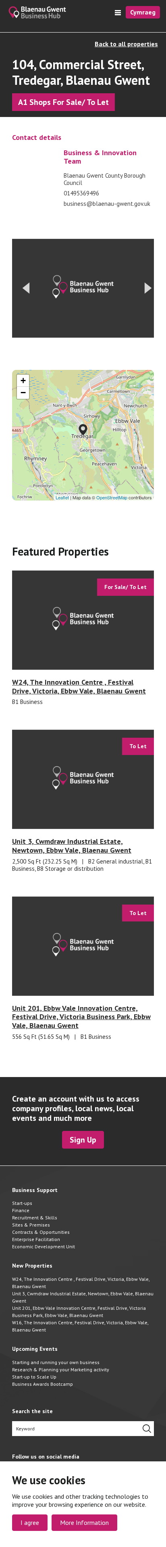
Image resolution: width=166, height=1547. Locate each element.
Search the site (32, 1411)
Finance (20, 1210)
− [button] (23, 393)
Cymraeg (143, 12)
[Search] (147, 1428)
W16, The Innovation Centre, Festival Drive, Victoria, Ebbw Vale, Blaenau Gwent (80, 1326)
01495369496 (81, 193)
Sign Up (83, 1140)
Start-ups (22, 1203)
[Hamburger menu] (118, 12)
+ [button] (23, 380)
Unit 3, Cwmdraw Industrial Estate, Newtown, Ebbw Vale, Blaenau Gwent (83, 1297)
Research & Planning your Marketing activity (60, 1369)
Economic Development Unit (43, 1246)
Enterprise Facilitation (36, 1239)
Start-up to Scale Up (34, 1377)
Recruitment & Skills (34, 1218)
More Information (84, 1522)
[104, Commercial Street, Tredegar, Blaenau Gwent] (83, 429)
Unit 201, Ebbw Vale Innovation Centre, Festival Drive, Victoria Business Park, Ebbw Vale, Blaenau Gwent (79, 1311)
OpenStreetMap (111, 497)
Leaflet (62, 497)
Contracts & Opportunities (41, 1232)
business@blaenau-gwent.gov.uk (107, 203)
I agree (30, 1522)
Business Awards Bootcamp (42, 1384)
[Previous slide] (25, 288)
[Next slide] (148, 288)
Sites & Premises (31, 1225)
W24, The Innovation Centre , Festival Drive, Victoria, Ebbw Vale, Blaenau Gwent (80, 1282)
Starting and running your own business (56, 1362)
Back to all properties (126, 44)
